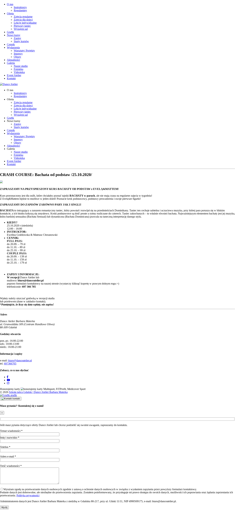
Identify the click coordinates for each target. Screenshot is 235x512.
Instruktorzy (20, 7)
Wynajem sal (21, 28)
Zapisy (17, 38)
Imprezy (18, 53)
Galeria (11, 62)
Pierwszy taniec (22, 25)
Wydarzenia (13, 47)
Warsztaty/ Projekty (24, 50)
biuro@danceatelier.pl (20, 360)
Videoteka (19, 72)
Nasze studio (21, 66)
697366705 (10, 363)
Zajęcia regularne (23, 16)
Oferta (10, 13)
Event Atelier (14, 75)
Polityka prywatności (28, 495)
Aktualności (13, 59)
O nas (10, 4)
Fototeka (18, 69)
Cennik (11, 44)
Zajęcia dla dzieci (23, 19)
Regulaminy (20, 10)
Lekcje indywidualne (25, 22)
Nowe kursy (13, 35)
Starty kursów (21, 41)
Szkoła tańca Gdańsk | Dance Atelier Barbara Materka (38, 392)
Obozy (17, 56)
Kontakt (11, 78)
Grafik (10, 32)
